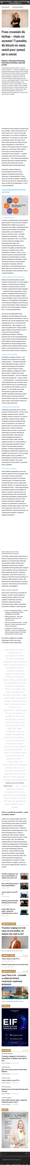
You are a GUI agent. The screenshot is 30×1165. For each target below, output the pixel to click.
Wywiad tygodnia (6, 1067)
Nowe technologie (6, 1086)
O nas (2, 1164)
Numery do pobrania (16, 1164)
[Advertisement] (15, 111)
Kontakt (7, 1164)
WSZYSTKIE (25, 955)
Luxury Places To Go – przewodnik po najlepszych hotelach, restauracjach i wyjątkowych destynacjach (14, 980)
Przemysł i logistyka (6, 1097)
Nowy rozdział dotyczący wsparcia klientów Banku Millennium (10, 884)
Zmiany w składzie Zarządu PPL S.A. (11, 959)
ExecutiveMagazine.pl (16, 1159)
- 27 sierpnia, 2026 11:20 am (8, 961)
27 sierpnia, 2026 (5, 880)
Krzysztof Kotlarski (6, 1063)
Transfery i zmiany (6, 1078)
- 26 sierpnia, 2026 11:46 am (8, 966)
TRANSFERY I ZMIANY (8, 956)
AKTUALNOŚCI (6, 1051)
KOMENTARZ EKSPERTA (8, 924)
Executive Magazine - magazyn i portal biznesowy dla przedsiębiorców (15, 2)
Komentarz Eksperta (7, 1053)
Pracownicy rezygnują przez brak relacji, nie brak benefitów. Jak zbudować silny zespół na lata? (10, 876)
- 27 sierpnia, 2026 (14, 1063)
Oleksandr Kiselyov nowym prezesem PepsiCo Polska (15, 964)
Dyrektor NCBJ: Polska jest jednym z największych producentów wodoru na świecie (10, 911)
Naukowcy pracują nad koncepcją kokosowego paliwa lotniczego (10, 902)
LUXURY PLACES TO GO (8, 971)
